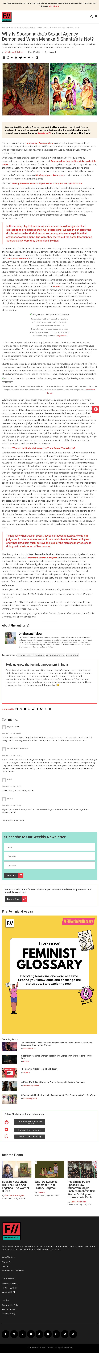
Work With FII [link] (8, 1292)
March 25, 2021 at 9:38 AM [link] (12, 755)
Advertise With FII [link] (10, 1283)
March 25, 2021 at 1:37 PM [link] (11, 786)
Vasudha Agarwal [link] (30, 1099)
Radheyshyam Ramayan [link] (49, 175)
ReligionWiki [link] (61, 336)
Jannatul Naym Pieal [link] (31, 1085)
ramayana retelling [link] (55, 655)
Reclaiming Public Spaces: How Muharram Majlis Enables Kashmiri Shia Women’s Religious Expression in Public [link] (82, 1189)
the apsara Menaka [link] (17, 258)
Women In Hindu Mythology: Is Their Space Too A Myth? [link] (43, 448)
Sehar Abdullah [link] (78, 1202)
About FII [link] (6, 1262)
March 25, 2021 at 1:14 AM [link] (11, 733)
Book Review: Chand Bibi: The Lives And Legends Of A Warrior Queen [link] (15, 1186)
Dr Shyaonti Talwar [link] (14, 52)
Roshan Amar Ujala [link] (14, 1195)
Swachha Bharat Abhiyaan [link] (74, 539)
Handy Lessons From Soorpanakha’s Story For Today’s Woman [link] (47, 183)
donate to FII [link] (44, 133)
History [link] (5, 27)
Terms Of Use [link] (8, 1309)
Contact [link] (6, 1266)
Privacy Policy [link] (8, 1313)
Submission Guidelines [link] (13, 1270)
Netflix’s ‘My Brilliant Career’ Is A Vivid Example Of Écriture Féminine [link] (53, 1082)
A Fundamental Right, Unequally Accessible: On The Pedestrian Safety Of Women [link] (59, 1095)
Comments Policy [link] (10, 1305)
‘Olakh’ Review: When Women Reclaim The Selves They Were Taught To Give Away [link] (56, 1057)
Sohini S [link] (26, 1061)
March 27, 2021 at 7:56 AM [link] (11, 805)
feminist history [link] (25, 655)
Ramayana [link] (39, 655)
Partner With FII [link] (10, 1288)
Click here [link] (54, 6)
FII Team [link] (26, 1072)
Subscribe (11, 875)
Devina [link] (41, 1192)
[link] (95, 409)
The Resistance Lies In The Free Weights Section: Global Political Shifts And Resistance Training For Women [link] (56, 1043)
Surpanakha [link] (72, 655)
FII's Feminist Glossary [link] (18, 911)
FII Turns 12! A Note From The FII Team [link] (39, 1069)
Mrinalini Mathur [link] (29, 1048)
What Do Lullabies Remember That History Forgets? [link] (46, 1184)
